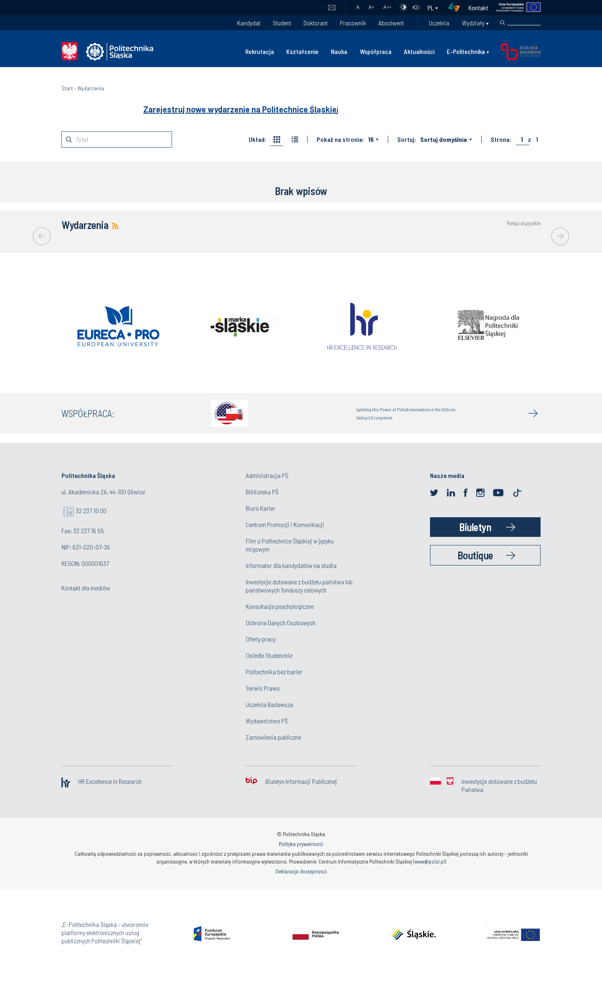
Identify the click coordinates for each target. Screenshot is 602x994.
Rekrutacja (259, 51)
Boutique (475, 555)
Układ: (257, 139)
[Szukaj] (502, 22)
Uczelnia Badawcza (269, 704)
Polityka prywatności (301, 844)
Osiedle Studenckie (269, 655)
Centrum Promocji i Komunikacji (285, 524)
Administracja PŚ (267, 475)
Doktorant (315, 23)
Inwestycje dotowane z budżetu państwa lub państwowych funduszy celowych (299, 586)
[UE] (514, 7)
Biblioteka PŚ (262, 492)
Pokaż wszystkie (524, 223)
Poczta (331, 7)
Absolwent (391, 23)
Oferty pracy (261, 639)
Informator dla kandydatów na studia (291, 565)
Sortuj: (406, 139)
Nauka (339, 51)
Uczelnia (439, 23)
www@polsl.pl (429, 861)
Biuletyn (475, 527)
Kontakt (478, 7)
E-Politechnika (466, 51)
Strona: (501, 139)
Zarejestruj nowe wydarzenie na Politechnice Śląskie (240, 109)
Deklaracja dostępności (301, 871)
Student (282, 23)
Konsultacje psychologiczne (280, 606)
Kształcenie (302, 51)
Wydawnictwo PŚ (267, 721)
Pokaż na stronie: (340, 139)
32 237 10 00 (91, 510)
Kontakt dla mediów (85, 588)
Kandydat (248, 23)
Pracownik (353, 23)
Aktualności (419, 51)
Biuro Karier (260, 508)
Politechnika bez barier (274, 671)
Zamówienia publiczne (273, 737)
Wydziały (473, 23)
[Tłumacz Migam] (457, 7)
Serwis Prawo (263, 688)
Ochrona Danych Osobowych (280, 622)
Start (67, 88)
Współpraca (376, 51)
